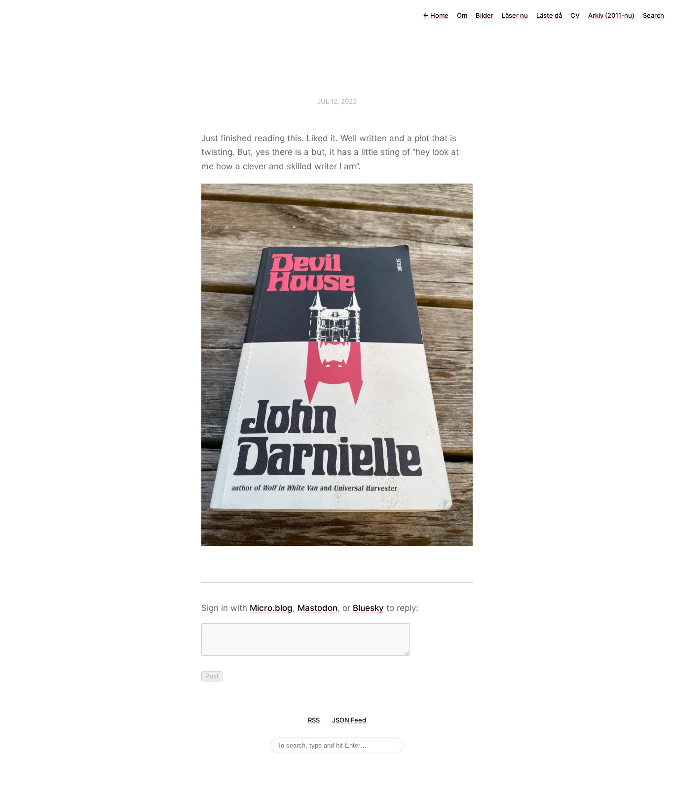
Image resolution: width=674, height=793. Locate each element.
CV (575, 15)
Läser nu (515, 15)
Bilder (484, 15)
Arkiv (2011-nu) (611, 15)
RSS (314, 720)
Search (653, 15)
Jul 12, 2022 (337, 101)
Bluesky (368, 608)
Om (462, 15)
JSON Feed (349, 720)
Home (436, 15)
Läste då (549, 15)
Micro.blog (271, 608)
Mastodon (317, 608)
